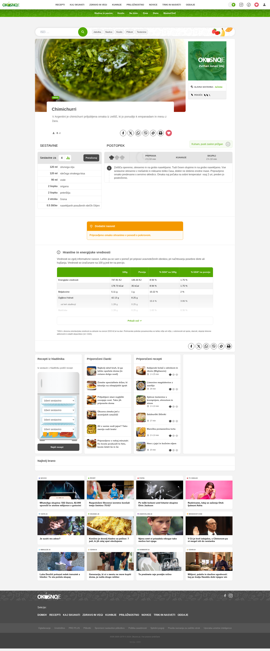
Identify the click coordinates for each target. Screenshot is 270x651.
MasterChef (169, 13)
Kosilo (121, 13)
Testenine (141, 32)
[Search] (241, 5)
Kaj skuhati (77, 4)
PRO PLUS (74, 628)
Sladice (108, 32)
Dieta (155, 13)
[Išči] (83, 32)
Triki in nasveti (171, 4)
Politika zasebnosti (137, 628)
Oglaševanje (44, 628)
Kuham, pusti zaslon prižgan (207, 144)
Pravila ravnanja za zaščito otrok (184, 628)
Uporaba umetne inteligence (218, 628)
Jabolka (97, 32)
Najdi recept (57, 447)
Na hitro (133, 13)
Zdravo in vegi (98, 4)
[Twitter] (131, 133)
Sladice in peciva (103, 13)
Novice (153, 4)
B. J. (59, 133)
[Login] (264, 4)
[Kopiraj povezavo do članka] (153, 133)
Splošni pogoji (157, 628)
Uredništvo (59, 628)
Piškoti (129, 32)
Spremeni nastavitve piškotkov (110, 628)
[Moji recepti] (256, 5)
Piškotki (87, 628)
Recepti (60, 4)
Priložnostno (135, 4)
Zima (145, 13)
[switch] (232, 4)
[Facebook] (123, 133)
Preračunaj (91, 158)
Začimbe (218, 87)
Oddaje (190, 4)
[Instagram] (230, 595)
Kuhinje (117, 4)
